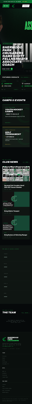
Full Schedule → (25, 77)
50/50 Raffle (5, 392)
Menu (7, 5)
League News (5, 377)
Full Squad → (26, 312)
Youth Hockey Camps (7, 388)
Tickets (26, 5)
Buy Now (24, 1)
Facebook (4, 348)
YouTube (18, 348)
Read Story (7, 69)
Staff (3, 360)
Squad (3, 358)
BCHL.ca (4, 371)
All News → (26, 162)
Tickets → (16, 89)
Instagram (12, 348)
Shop (3, 386)
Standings (4, 375)
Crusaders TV (5, 363)
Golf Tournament (6, 390)
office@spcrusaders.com (7, 346)
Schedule (4, 373)
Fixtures (4, 356)
